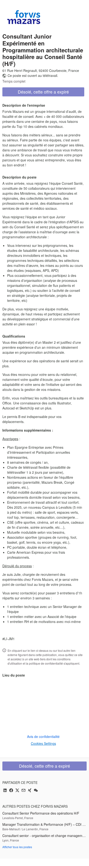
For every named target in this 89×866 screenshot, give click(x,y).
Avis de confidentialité (43, 736)
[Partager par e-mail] (23, 790)
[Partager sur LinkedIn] (5, 790)
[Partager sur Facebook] (11, 790)
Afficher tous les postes (17, 847)
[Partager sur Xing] (30, 790)
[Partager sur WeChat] (36, 790)
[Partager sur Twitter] (17, 790)
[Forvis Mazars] (23, 17)
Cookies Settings (43, 743)
